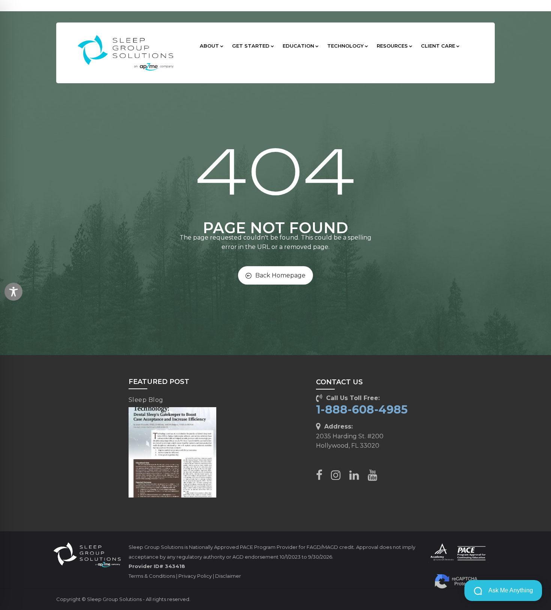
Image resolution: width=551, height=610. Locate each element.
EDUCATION (298, 46)
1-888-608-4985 (362, 410)
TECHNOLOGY (345, 46)
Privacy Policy (195, 576)
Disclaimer (228, 576)
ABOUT (209, 46)
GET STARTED (251, 46)
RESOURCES (392, 46)
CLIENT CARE (438, 46)
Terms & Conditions (152, 576)
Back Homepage (280, 275)
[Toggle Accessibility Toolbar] (13, 291)
